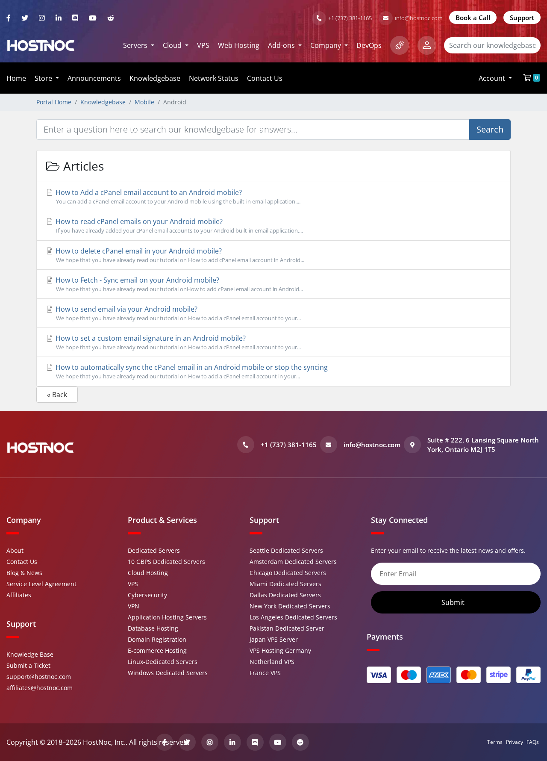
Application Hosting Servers (167, 617)
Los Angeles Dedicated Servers (293, 617)
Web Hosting (238, 45)
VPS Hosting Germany (280, 650)
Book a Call (473, 17)
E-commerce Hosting (157, 650)
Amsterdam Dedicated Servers (293, 561)
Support (522, 17)
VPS (203, 45)
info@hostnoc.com (418, 18)
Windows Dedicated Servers (168, 673)
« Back (57, 394)
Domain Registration (157, 639)
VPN (133, 606)
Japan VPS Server (274, 639)
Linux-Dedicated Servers (162, 662)
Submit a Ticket (28, 665)
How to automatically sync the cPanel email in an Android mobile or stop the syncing (191, 371)
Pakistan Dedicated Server (287, 628)
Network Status (213, 78)
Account (493, 78)
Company (326, 45)
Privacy (514, 742)
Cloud (173, 45)
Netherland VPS (272, 662)
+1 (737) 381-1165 (350, 18)
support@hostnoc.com (38, 677)
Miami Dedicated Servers (285, 584)
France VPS (265, 673)
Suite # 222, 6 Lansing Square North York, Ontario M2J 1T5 (483, 445)
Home (16, 78)
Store (44, 78)
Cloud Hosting (148, 573)
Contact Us (264, 78)
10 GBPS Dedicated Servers (166, 561)
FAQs (532, 742)
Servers (136, 45)
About (15, 550)
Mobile (144, 102)
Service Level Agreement (41, 584)
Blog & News (24, 573)
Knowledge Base (29, 654)
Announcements (94, 78)
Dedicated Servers (154, 550)
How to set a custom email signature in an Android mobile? (177, 342)
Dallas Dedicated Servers (285, 595)
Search (489, 129)
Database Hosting (153, 628)
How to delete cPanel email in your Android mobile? (179, 255)
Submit (453, 602)
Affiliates (18, 595)
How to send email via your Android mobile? (177, 313)
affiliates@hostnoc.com (39, 688)
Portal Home (53, 102)
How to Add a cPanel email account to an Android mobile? (177, 196)
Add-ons (282, 45)
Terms (495, 742)
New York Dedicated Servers (290, 606)
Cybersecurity (147, 595)
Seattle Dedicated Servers (286, 550)
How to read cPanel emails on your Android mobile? (178, 225)
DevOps (369, 45)
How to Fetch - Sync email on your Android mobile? (178, 284)
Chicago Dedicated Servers (288, 573)
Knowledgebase (154, 78)
